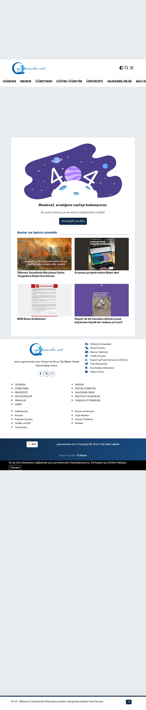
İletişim (19, 415)
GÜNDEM (9, 81)
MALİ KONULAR (23, 396)
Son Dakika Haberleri (102, 368)
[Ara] (126, 68)
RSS (33, 444)
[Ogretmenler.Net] (29, 68)
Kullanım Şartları (24, 419)
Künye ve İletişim (84, 411)
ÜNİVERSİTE (94, 81)
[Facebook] (41, 374)
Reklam (79, 423)
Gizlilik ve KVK (22, 423)
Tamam (15, 467)
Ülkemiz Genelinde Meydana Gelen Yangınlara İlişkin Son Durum (61, 701)
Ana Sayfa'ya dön (73, 221)
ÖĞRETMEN (43, 81)
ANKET (19, 404)
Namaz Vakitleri (99, 352)
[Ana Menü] (131, 68)
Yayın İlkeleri (82, 415)
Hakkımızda (21, 411)
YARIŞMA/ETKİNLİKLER (87, 400)
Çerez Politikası (84, 419)
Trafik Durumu (98, 356)
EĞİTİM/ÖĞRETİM (69, 81)
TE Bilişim (82, 455)
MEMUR (25, 81)
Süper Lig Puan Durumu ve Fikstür (109, 360)
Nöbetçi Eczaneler (100, 344)
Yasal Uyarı (21, 427)
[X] (46, 374)
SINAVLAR (20, 400)
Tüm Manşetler (99, 363)
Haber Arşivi (97, 371)
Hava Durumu (97, 348)
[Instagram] (52, 374)
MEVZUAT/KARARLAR (87, 396)
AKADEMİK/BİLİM (119, 81)
